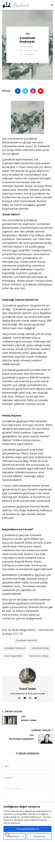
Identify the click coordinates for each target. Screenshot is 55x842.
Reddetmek (39, 836)
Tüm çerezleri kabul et (27, 829)
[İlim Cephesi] (16, 5)
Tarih (27, 33)
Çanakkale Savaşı (40, 648)
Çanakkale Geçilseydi (14, 648)
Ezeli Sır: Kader (29, 720)
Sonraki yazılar (40, 730)
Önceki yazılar (13, 711)
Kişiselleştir (13, 836)
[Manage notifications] (7, 834)
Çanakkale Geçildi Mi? (26, 640)
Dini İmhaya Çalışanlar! (21, 739)
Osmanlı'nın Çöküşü (39, 656)
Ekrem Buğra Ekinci (13, 656)
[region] (27, 822)
